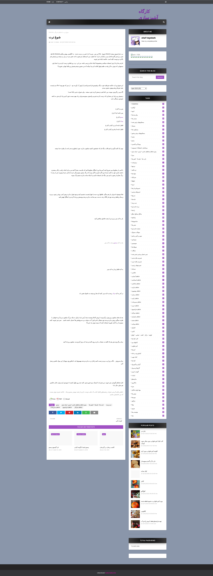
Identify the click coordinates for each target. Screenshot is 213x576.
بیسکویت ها (148, 130)
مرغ (148, 386)
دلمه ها (148, 199)
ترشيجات (148, 163)
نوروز (148, 408)
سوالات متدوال (148, 232)
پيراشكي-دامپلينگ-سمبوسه (148, 148)
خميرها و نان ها (148, 188)
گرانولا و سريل (148, 368)
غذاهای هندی (148, 320)
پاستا (148, 137)
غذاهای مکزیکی (148, 317)
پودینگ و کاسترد (148, 144)
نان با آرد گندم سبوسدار (148, 461)
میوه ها (148, 397)
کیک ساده (144, 471)
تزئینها (148, 166)
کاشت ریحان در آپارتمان (107, 447)
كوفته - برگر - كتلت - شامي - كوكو (148, 335)
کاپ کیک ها (148, 339)
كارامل (148, 328)
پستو (121, 117)
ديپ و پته (108, 405)
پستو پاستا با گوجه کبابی (81, 447)
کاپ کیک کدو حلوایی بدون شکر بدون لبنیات (152, 442)
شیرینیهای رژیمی (148, 265)
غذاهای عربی (148, 306)
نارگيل (148, 401)
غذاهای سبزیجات (55, 407)
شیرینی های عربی (148, 262)
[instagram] (165, 2)
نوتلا (148, 405)
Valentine (148, 104)
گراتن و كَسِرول (148, 364)
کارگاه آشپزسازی (148, 14)
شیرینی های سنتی (148, 258)
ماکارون (148, 383)
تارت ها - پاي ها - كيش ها (96, 405)
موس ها (148, 394)
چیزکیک (148, 177)
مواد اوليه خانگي (148, 390)
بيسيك (148, 126)
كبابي (148, 331)
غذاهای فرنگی (58, 32)
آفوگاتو (143, 491)
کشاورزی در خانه (148, 353)
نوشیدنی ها (148, 412)
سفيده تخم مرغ (148, 229)
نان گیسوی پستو (54, 447)
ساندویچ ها (148, 221)
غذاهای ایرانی (148, 287)
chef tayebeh (54, 42)
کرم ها (148, 350)
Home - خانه (50, 2)
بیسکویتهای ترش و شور (148, 133)
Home (51, 32)
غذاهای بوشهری (148, 291)
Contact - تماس (62, 2)
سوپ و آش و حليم (148, 236)
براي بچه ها (148, 115)
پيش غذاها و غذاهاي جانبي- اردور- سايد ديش (74, 405)
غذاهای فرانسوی (67, 407)
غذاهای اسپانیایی (148, 280)
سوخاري (148, 240)
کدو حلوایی (148, 346)
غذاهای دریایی (148, 295)
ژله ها (148, 210)
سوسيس (148, 243)
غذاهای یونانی (148, 324)
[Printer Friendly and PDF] (59, 400)
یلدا (148, 416)
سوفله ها (148, 247)
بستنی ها (148, 119)
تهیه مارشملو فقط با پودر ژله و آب (151, 521)
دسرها (148, 196)
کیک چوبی (148, 357)
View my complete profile (149, 41)
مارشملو (148, 379)
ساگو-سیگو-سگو (148, 214)
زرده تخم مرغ (148, 207)
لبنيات (148, 375)
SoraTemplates (110, 573)
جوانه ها (148, 174)
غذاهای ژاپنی (148, 298)
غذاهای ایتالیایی (148, 284)
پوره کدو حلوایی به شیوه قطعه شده (152, 501)
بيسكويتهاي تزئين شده (148, 122)
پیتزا (148, 155)
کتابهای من (148, 342)
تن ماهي (148, 170)
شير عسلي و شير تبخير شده (148, 254)
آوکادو (148, 108)
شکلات (148, 251)
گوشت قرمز (148, 372)
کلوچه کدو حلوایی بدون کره (149, 451)
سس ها (148, 225)
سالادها (148, 218)
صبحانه (148, 269)
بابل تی (143, 431)
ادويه (148, 111)
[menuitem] (49, 22)
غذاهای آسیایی (148, 276)
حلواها (148, 181)
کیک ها (148, 361)
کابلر (142, 481)
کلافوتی (143, 511)
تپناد (122, 121)
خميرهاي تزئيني (148, 192)
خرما (148, 185)
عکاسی (148, 273)
